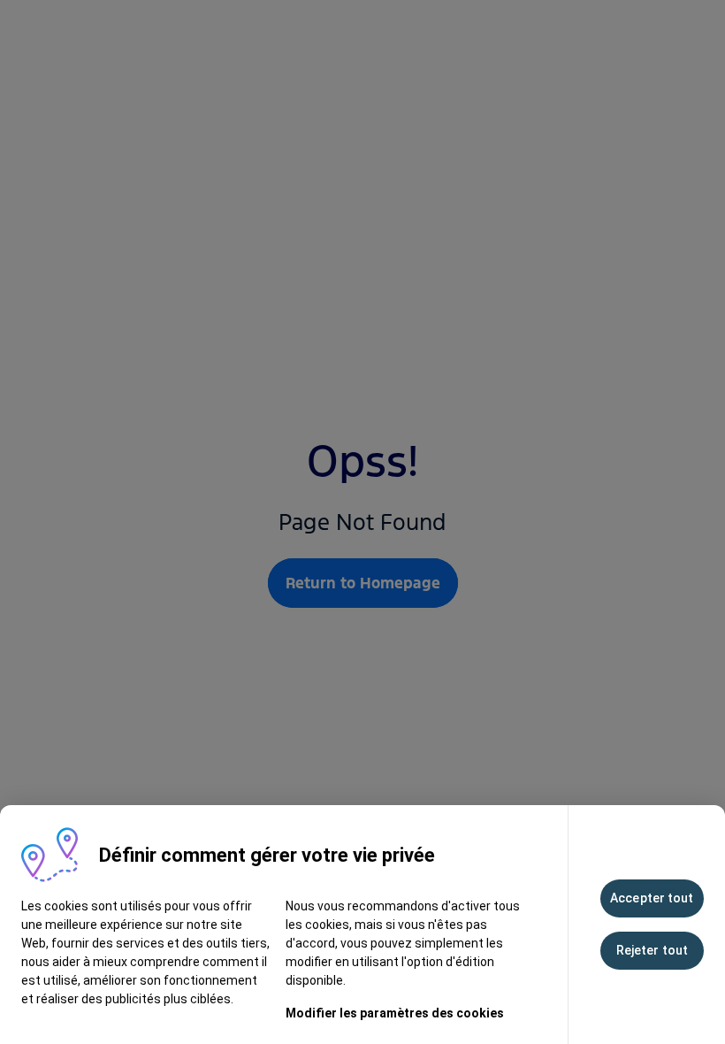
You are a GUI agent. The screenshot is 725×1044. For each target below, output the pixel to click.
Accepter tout (651, 898)
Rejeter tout (652, 950)
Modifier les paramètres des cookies (395, 1013)
